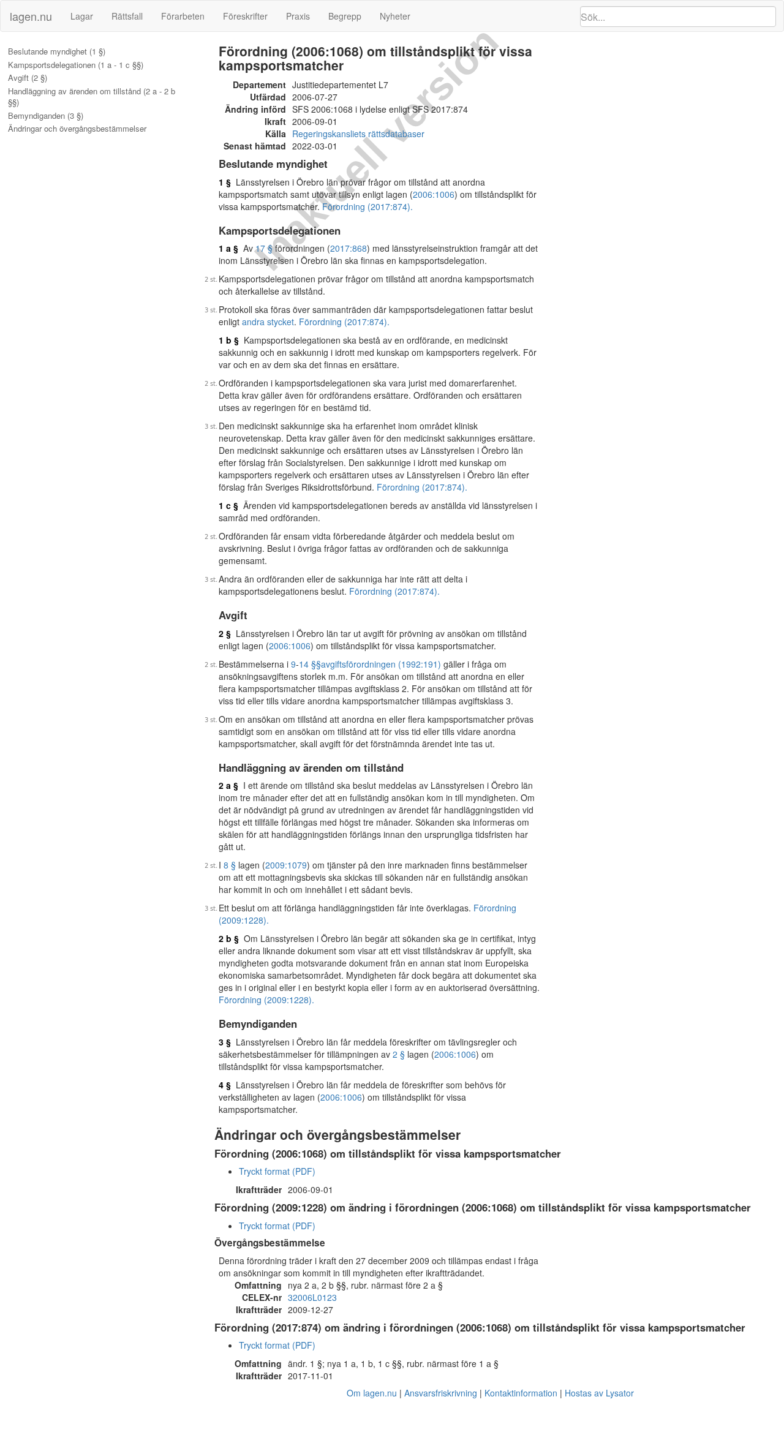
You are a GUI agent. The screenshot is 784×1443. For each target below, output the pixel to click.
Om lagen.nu (372, 1393)
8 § (230, 865)
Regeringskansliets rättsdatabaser (358, 133)
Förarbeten (183, 16)
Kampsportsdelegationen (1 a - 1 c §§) (75, 64)
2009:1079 (286, 865)
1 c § (228, 505)
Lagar (81, 16)
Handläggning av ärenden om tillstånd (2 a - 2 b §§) (91, 97)
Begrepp (344, 16)
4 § (225, 1085)
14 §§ (310, 664)
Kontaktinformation (520, 1393)
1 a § (228, 248)
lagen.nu (31, 16)
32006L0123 (312, 1297)
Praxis (298, 16)
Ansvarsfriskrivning (440, 1393)
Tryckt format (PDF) (277, 1171)
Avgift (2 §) (27, 77)
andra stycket (268, 321)
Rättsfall (127, 16)
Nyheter (395, 16)
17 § (264, 248)
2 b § (229, 938)
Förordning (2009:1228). (266, 999)
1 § (225, 182)
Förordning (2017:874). (367, 206)
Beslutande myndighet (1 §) (56, 51)
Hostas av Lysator (599, 1393)
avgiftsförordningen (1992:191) (381, 664)
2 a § (228, 785)
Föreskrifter (245, 16)
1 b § (229, 340)
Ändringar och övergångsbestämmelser (77, 128)
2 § (225, 633)
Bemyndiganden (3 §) (45, 115)
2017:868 (348, 248)
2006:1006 (433, 194)
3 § (225, 1042)
